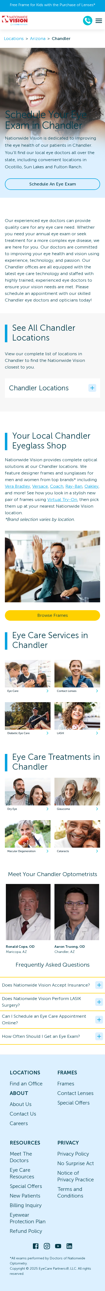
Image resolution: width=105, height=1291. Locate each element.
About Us (21, 1104)
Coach (56, 486)
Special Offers (73, 1103)
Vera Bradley (17, 486)
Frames (65, 1083)
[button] (52, 388)
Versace (40, 486)
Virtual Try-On (62, 499)
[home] (15, 21)
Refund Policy (26, 1231)
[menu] (98, 20)
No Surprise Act (75, 1163)
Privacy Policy (73, 1154)
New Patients (25, 1196)
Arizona (37, 38)
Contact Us (23, 1114)
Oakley (91, 486)
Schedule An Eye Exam (52, 184)
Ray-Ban (73, 486)
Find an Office (26, 1083)
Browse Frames (52, 615)
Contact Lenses (75, 1093)
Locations (14, 38)
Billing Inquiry (26, 1205)
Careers (19, 1123)
